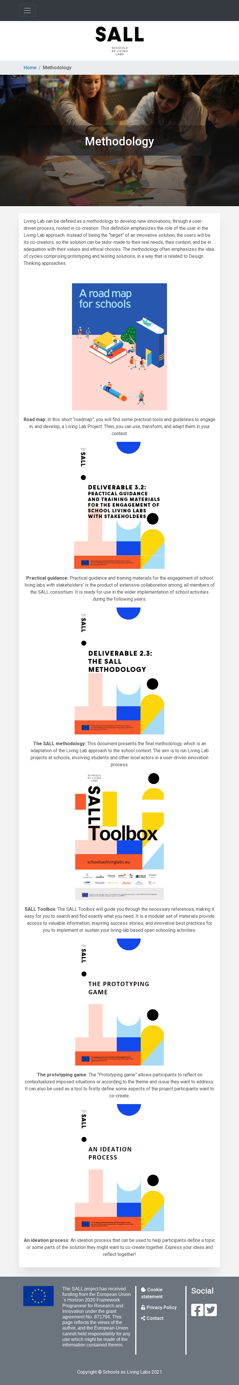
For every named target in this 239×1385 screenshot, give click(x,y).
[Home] (119, 41)
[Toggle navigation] (27, 10)
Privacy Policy (162, 1307)
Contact (155, 1318)
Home (30, 67)
